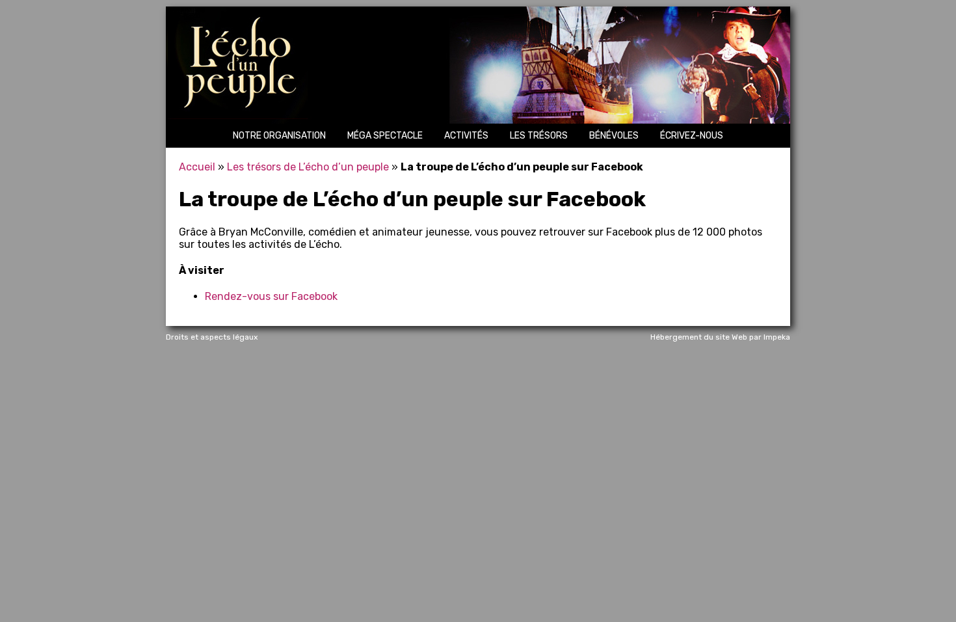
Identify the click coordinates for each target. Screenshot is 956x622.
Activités (466, 135)
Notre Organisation (279, 135)
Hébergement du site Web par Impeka (720, 337)
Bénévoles (614, 135)
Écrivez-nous (691, 135)
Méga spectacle (385, 135)
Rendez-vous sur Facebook (271, 296)
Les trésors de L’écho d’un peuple (308, 167)
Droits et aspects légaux (212, 337)
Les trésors (539, 135)
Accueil (197, 167)
